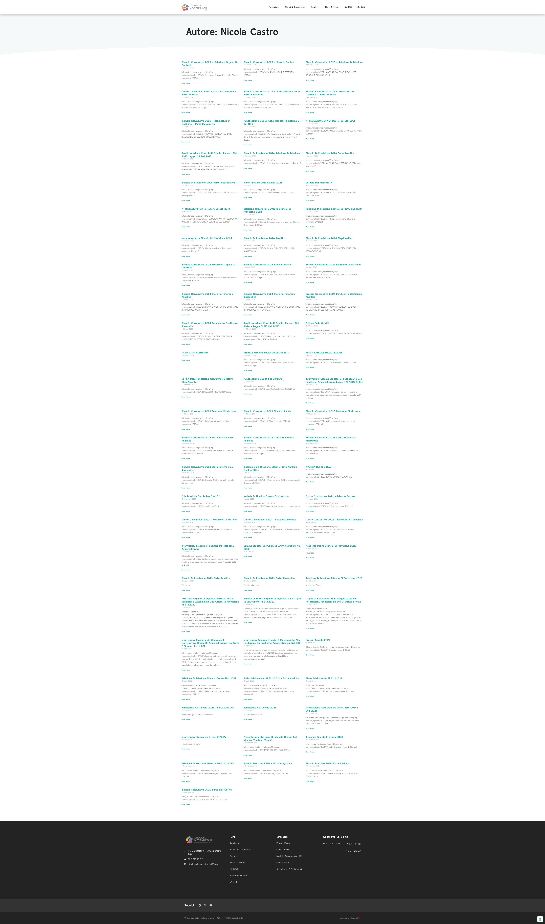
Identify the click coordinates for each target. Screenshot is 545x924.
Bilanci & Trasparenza (295, 7)
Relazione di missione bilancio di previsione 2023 (334, 578)
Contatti (361, 7)
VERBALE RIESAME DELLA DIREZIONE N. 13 (267, 352)
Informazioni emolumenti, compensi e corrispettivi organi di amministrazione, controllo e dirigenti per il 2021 (210, 643)
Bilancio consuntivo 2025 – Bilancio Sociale (269, 62)
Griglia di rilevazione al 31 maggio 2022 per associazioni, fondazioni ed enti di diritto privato (333, 600)
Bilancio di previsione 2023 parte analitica (206, 578)
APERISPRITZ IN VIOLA (318, 466)
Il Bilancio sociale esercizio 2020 (324, 736)
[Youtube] (210, 905)
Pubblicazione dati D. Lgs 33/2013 (263, 378)
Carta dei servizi (238, 875)
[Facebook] (199, 905)
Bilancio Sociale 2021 (318, 639)
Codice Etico (282, 862)
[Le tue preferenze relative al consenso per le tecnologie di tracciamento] (540, 919)
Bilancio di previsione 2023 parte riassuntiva (269, 578)
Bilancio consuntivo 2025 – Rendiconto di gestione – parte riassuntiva (206, 122)
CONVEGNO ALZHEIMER (195, 352)
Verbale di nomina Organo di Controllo (266, 496)
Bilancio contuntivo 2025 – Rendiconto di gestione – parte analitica (330, 93)
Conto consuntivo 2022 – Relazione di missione (209, 519)
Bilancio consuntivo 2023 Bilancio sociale (267, 411)
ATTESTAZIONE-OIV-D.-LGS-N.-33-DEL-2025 (331, 120)
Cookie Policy (283, 849)
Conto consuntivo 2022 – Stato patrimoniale (270, 519)
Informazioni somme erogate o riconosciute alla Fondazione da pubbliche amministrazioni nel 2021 (272, 641)
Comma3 (354, 918)
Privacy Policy (283, 843)
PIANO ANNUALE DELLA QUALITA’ (324, 352)
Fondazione (274, 7)
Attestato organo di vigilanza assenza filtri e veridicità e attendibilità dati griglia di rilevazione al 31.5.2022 (210, 601)
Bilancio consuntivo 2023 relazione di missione (333, 411)
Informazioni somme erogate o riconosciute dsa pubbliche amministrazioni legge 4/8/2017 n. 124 (334, 380)
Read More (186, 83)
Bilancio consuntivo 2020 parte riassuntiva (207, 789)
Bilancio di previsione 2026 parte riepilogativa (208, 182)
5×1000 (348, 7)
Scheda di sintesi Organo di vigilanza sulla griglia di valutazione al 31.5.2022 (272, 600)
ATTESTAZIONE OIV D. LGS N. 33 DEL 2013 (206, 208)
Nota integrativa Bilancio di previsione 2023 (331, 545)
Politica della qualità (317, 323)
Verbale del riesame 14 (319, 182)
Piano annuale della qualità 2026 (263, 182)
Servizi (314, 7)
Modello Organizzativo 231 (289, 856)
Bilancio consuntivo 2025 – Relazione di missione (334, 62)
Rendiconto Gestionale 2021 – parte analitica (208, 707)
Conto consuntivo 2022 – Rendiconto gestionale (334, 519)
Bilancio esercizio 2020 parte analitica (327, 763)
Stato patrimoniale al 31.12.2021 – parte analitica (271, 678)
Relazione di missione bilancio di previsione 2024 (334, 208)
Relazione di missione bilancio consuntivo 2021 (209, 678)
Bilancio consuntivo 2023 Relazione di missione (209, 411)
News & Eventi (332, 7)
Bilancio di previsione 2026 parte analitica (330, 153)
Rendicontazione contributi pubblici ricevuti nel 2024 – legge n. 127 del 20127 (271, 325)
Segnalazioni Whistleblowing (290, 869)
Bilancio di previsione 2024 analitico (264, 238)
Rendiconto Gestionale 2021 (260, 707)
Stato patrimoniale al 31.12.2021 (324, 678)
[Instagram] (205, 905)
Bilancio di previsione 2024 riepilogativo (329, 238)
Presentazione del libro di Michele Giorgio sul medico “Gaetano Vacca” (270, 738)
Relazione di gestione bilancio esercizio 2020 (208, 763)
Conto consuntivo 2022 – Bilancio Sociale (330, 496)
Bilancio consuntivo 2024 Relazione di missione (333, 264)
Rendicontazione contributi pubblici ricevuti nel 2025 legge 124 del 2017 (209, 155)
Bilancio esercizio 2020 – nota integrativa (268, 763)
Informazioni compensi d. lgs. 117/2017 (204, 736)
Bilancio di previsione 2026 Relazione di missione (272, 153)
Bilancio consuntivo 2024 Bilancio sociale (268, 264)
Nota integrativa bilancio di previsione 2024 (207, 238)
